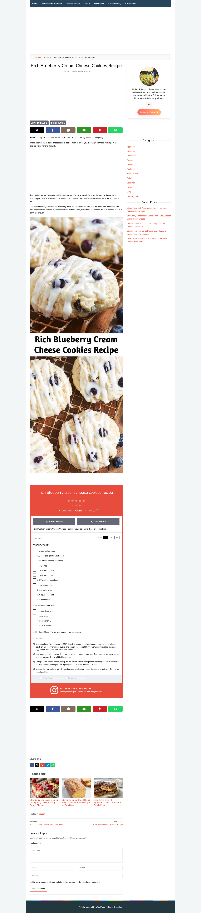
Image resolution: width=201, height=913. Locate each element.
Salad (129, 178)
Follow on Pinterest (149, 112)
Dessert (42, 813)
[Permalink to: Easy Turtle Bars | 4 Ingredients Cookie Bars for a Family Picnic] (108, 788)
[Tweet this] (37, 765)
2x (111, 537)
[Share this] (32, 765)
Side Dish (131, 182)
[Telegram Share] (47, 765)
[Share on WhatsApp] (115, 130)
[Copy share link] (68, 130)
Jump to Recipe (39, 122)
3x (117, 537)
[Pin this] (42, 765)
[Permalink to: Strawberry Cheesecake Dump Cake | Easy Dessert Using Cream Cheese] (44, 788)
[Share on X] (37, 130)
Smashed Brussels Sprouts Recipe (108, 823)
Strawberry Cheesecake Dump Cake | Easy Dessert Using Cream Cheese (44, 802)
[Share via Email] (84, 130)
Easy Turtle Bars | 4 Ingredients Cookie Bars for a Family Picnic (107, 802)
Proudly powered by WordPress (92, 906)
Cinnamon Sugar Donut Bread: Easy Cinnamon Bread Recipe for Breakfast (76, 802)
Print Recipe (58, 122)
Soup (129, 191)
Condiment (131, 155)
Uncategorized (133, 196)
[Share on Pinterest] (100, 130)
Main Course (132, 173)
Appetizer (131, 146)
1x (105, 537)
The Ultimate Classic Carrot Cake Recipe (47, 823)
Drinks (129, 169)
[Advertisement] (100, 30)
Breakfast (131, 150)
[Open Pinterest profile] (149, 104)
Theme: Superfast (114, 906)
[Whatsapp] (52, 765)
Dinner (129, 164)
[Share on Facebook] (53, 130)
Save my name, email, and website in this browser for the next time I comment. (66, 881)
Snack (129, 187)
